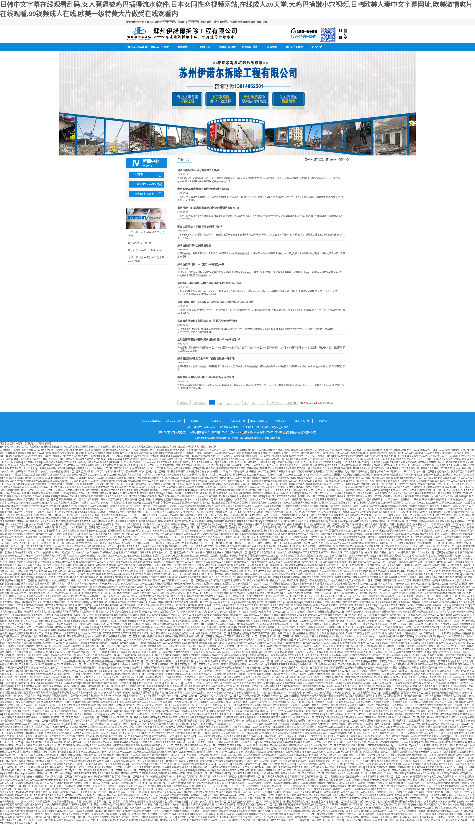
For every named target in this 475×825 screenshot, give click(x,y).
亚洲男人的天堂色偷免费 (243, 717)
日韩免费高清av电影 (135, 599)
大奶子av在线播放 (322, 608)
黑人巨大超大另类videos (76, 649)
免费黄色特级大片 (388, 671)
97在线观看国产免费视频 (376, 615)
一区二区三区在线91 (199, 580)
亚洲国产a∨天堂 (214, 515)
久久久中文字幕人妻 (91, 633)
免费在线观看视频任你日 (434, 509)
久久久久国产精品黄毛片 (419, 450)
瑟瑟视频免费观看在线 (212, 655)
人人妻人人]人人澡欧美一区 (158, 587)
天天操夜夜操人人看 (247, 453)
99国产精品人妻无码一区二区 (446, 621)
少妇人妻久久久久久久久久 (85, 481)
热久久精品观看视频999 (26, 587)
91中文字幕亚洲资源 (427, 643)
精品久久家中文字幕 (106, 711)
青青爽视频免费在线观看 (158, 499)
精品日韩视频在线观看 (35, 515)
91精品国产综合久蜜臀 (56, 527)
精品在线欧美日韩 (288, 680)
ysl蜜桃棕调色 (368, 555)
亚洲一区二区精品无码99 (20, 555)
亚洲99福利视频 (48, 583)
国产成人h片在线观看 (450, 671)
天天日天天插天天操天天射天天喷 (29, 565)
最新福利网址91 (249, 558)
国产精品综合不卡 (460, 605)
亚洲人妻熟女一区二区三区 (207, 450)
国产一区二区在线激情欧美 (40, 627)
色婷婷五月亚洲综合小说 (221, 534)
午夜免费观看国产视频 (139, 736)
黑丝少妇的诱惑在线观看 (238, 502)
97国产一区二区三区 (267, 555)
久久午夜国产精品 (129, 571)
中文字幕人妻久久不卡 (437, 456)
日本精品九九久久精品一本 (79, 580)
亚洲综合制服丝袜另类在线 (335, 474)
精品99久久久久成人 (100, 502)
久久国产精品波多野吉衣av (389, 711)
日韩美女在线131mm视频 (392, 552)
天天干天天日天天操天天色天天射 (325, 596)
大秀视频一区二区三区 (53, 543)
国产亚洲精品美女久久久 (274, 499)
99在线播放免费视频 (450, 726)
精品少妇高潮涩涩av (380, 587)
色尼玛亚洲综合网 (84, 496)
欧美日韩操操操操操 (111, 459)
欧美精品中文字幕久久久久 (263, 487)
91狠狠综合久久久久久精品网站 (243, 593)
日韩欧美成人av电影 (428, 549)
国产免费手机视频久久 (98, 462)
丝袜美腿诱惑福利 (383, 636)
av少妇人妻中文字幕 (322, 543)
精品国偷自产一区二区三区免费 (266, 739)
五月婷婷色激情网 (89, 627)
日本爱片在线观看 (105, 487)
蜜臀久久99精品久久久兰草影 (421, 524)
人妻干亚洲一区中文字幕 (94, 699)
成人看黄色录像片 (401, 652)
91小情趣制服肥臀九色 (378, 521)
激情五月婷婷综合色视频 (350, 534)
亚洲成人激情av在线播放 (415, 611)
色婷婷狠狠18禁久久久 (11, 695)
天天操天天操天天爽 (419, 506)
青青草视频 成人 (297, 484)
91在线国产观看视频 (91, 686)
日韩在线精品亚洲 (151, 515)
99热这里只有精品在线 (282, 478)
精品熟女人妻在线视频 (258, 512)
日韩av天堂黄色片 (175, 543)
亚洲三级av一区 (194, 593)
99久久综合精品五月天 (298, 456)
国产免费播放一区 (411, 468)
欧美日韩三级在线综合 (361, 474)
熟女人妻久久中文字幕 (254, 509)
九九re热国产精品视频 (356, 471)
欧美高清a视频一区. (99, 680)
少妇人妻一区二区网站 (111, 456)
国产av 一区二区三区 (177, 695)
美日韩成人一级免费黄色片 (387, 468)
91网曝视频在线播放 (201, 643)
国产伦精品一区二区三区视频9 (234, 618)
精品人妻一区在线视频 (423, 465)
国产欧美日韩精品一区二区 (263, 711)
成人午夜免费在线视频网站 (324, 549)
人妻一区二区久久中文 (221, 456)
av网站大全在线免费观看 (426, 627)
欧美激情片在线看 (80, 502)
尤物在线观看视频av (14, 487)
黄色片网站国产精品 (169, 558)
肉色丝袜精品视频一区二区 (375, 627)
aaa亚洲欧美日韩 (8, 459)
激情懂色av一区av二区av (115, 555)
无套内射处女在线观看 (146, 680)
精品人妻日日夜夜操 (394, 456)
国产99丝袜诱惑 (98, 574)
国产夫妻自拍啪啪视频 (136, 630)
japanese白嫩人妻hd (96, 636)
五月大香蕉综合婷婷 (241, 708)
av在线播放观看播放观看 (211, 671)
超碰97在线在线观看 (221, 726)
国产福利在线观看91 (52, 465)
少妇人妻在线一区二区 (101, 468)
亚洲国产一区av (159, 730)
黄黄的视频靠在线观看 (363, 695)
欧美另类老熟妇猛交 (290, 630)
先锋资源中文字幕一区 (75, 742)
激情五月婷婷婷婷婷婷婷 (122, 680)
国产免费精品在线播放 (19, 624)
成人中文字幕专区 (46, 611)
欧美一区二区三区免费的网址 (397, 543)
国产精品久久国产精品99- (361, 602)
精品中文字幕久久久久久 (425, 733)
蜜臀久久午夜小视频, (162, 652)
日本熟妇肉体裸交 (52, 456)
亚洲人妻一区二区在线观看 (360, 624)
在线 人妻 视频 (42, 711)
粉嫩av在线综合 (346, 530)
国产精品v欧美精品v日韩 (134, 580)
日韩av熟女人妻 (66, 459)
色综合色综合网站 (213, 558)
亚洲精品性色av (138, 724)
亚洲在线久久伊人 (371, 596)
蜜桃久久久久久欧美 (165, 742)
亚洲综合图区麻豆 (72, 540)
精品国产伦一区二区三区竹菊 (442, 646)
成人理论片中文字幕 (404, 496)
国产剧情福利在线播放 (377, 524)
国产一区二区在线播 (289, 590)
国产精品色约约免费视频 (209, 615)
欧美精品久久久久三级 (365, 605)
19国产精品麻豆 (72, 465)
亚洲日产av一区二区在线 (302, 546)
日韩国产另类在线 (288, 502)
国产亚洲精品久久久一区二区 (410, 583)
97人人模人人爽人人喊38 (341, 636)
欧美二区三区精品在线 (355, 450)
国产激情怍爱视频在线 (150, 453)
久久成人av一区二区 (398, 490)
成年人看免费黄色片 (72, 596)
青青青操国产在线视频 (138, 621)
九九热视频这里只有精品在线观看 (444, 655)
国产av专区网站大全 (68, 571)
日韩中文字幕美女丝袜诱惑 (168, 487)
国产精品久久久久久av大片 (368, 530)
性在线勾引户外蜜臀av (313, 714)
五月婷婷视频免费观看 (354, 571)
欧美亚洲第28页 (134, 471)
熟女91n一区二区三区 (447, 484)
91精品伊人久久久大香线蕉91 (230, 736)
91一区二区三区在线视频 (430, 471)
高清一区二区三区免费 (382, 484)
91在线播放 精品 (251, 720)
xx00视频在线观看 (284, 639)
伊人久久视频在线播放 (378, 705)
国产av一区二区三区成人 (459, 599)
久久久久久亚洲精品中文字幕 (337, 468)
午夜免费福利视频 (235, 608)
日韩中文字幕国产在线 (14, 558)
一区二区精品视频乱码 (273, 643)
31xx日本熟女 (445, 667)
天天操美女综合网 (308, 465)
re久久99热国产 (108, 465)
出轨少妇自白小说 (189, 674)
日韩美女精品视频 (402, 683)
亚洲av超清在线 (44, 474)
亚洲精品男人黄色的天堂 (276, 459)
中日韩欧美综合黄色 (141, 699)
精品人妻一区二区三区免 (451, 596)
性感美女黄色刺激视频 (246, 534)
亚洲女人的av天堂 (60, 487)
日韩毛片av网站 (50, 459)
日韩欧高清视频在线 (41, 652)
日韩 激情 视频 (186, 636)
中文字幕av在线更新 (136, 646)
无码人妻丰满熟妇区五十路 (182, 646)
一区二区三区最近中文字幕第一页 (149, 590)
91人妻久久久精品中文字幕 (104, 605)
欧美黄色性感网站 (90, 465)
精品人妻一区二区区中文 (152, 543)
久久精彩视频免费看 (58, 590)
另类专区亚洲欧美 (272, 671)
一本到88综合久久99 (98, 692)
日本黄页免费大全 (386, 643)
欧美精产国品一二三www (271, 549)
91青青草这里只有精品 (338, 512)
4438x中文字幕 (258, 621)
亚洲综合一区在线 (333, 639)
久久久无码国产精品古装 (372, 506)
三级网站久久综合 (447, 580)
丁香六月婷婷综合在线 (194, 459)
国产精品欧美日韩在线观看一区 (185, 509)
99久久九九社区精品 (233, 459)
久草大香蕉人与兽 (54, 742)
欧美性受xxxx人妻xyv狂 (344, 543)
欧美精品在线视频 (148, 521)
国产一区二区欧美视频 (137, 450)
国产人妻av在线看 (161, 615)
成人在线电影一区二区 (111, 509)
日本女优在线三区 (317, 736)
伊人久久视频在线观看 (179, 730)
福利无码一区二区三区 (21, 577)
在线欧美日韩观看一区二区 (414, 692)
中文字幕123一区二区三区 (381, 649)
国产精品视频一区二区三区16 (448, 502)
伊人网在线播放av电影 (352, 717)
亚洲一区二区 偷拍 (68, 562)
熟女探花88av (228, 686)
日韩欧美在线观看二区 (343, 692)
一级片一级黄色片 (380, 733)
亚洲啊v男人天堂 (231, 558)
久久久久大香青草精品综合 (452, 459)
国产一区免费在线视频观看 (422, 562)
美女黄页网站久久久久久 (175, 580)
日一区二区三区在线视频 (449, 562)
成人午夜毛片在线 (30, 583)
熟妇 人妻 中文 (336, 484)
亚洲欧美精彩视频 (96, 702)
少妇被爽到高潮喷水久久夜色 (167, 624)
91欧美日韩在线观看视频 (191, 708)
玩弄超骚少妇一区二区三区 (265, 465)
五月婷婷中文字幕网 (257, 468)
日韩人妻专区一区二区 (337, 649)
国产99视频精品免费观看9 (40, 558)
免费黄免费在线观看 (214, 596)
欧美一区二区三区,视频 (244, 587)
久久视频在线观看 (251, 630)
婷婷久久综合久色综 (52, 462)
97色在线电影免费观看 (215, 593)
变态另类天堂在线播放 (442, 555)
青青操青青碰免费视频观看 (21, 534)
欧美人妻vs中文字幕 (183, 450)
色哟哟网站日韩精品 (406, 643)
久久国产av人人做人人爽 (211, 537)
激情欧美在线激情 (324, 558)
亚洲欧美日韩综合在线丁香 (424, 664)
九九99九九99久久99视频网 (447, 574)
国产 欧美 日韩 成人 (197, 574)
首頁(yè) (331, 159)
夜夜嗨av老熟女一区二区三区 (84, 493)
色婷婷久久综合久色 (53, 649)
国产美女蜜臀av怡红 (396, 658)
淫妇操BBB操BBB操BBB (120, 530)
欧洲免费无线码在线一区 (455, 639)
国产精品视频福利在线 (14, 518)
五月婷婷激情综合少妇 (117, 624)
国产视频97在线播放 (48, 509)
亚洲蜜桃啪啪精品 (254, 459)
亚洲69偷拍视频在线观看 (434, 499)
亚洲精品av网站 (97, 499)
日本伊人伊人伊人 (312, 474)
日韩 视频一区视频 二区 (174, 702)
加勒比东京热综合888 (378, 471)
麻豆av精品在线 (234, 649)
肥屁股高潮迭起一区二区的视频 (37, 699)
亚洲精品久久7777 (144, 468)
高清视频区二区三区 (288, 481)
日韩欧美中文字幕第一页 (92, 674)
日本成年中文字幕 (21, 512)
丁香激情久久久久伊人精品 (448, 465)
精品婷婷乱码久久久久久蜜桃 (397, 580)
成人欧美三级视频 (316, 524)
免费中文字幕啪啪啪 (407, 549)
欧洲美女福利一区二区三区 (25, 490)
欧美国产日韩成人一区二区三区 (353, 587)
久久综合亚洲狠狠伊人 (192, 465)
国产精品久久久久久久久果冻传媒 (75, 720)
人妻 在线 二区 (350, 680)
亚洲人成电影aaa (155, 593)
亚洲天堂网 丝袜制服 (16, 671)
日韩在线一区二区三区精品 (113, 621)
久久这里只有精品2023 (75, 724)
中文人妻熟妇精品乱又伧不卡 (68, 558)
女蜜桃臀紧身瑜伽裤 (10, 702)
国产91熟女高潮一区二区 (224, 549)
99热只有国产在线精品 (369, 577)
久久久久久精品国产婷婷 (183, 599)
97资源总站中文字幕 (48, 562)
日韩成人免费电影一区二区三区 (240, 552)
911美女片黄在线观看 (116, 568)
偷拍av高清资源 (71, 686)
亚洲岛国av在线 (233, 509)
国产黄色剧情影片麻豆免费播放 (309, 471)
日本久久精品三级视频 (192, 558)
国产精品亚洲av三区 (268, 680)
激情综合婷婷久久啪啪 (164, 506)
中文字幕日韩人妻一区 (343, 608)
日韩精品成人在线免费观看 (34, 702)
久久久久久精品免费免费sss (210, 518)
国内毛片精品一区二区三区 (357, 540)
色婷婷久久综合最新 (397, 515)
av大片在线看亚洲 (28, 745)
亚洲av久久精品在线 (145, 708)
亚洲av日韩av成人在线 (305, 478)
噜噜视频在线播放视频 (38, 730)
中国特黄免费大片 (93, 555)
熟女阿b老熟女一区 (457, 509)
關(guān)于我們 (159, 46)
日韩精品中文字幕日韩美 (119, 512)
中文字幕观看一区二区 (374, 621)
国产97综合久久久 (39, 677)
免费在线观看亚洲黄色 (375, 618)
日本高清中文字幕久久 (95, 471)
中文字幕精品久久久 (328, 465)
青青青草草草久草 (289, 465)
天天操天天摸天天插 (449, 686)
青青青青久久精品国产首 (249, 521)
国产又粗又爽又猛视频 (158, 484)
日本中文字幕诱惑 (159, 726)
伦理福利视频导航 (397, 459)
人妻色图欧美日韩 (230, 605)
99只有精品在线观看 (359, 730)
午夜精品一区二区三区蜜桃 (185, 649)
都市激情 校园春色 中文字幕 (228, 499)
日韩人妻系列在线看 (73, 450)
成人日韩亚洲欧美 (421, 621)
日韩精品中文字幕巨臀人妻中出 (380, 717)
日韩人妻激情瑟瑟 (60, 546)
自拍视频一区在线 (159, 527)
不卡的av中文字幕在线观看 (263, 527)
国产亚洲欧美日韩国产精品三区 (384, 639)
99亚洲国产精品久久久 (64, 726)
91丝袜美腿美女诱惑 (349, 499)
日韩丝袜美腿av (69, 621)
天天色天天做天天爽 (304, 509)
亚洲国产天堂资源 (19, 664)
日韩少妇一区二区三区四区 (361, 686)
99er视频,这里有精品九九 (65, 478)
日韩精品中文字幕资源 (29, 459)
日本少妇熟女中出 (146, 633)
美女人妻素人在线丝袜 (58, 502)
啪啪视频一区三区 (143, 611)
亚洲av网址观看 (131, 493)
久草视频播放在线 (307, 506)
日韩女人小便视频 (129, 453)
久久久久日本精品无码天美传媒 (110, 474)
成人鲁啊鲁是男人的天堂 (462, 456)
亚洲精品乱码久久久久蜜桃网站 (428, 558)
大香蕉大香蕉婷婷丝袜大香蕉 (26, 643)
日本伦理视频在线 (222, 543)
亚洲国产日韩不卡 (95, 583)
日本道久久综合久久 (13, 456)
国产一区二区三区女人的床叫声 (324, 490)
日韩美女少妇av (284, 471)
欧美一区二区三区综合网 (201, 695)
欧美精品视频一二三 (158, 646)
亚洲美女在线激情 (180, 499)
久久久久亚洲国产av (187, 611)
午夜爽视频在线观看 (319, 518)
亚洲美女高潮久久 (419, 512)
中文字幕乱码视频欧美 (90, 571)
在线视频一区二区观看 (461, 739)
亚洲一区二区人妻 (400, 512)
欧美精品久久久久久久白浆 (195, 711)
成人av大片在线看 (33, 456)
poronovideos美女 (267, 534)
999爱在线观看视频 (32, 649)
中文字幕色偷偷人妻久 (26, 574)
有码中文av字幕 (271, 652)
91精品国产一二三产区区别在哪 (385, 655)
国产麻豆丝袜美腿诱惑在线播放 (178, 453)
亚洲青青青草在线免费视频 (380, 674)
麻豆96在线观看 (166, 521)
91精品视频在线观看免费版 (424, 618)
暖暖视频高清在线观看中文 (436, 565)
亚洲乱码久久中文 (12, 636)
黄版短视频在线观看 (10, 580)
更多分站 (317, 46)
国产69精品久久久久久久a (458, 602)
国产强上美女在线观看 (265, 474)
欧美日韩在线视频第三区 (133, 686)
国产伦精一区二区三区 (47, 499)
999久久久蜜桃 (53, 596)
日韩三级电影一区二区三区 (455, 518)
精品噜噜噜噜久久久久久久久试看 (120, 490)
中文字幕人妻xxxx (78, 692)
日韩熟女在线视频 (71, 705)
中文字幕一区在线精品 (414, 680)
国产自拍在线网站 (355, 527)
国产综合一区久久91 (264, 562)
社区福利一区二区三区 (154, 471)
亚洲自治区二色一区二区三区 (344, 518)
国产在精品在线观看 (461, 565)
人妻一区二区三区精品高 (52, 490)
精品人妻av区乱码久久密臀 (168, 692)
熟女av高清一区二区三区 (74, 608)
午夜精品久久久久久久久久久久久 (110, 496)
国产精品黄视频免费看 (461, 577)
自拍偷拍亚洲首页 (305, 627)
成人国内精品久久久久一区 (67, 699)
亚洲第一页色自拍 (171, 596)
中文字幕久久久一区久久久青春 (303, 655)
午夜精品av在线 (423, 605)
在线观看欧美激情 (295, 720)
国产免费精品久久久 (222, 493)
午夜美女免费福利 (287, 583)
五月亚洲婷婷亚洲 (404, 674)
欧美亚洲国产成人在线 (81, 587)
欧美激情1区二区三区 (455, 487)
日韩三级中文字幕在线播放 (178, 571)
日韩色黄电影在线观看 (210, 674)
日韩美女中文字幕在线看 (162, 562)
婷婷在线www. (254, 518)
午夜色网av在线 (119, 502)
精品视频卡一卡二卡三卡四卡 (146, 512)
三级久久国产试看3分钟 (420, 515)
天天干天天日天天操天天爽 (105, 677)
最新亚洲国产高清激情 (328, 506)
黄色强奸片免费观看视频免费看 (82, 518)
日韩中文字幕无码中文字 (202, 524)
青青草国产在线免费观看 (183, 677)
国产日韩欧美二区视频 (410, 565)
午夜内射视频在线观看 (173, 549)
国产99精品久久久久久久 (296, 521)
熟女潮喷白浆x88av (159, 456)
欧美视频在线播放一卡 (213, 509)
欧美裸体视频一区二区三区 (315, 630)
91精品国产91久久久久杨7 (233, 478)
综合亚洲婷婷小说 (441, 652)
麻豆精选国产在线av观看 (330, 450)
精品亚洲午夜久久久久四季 (315, 677)
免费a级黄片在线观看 (177, 590)
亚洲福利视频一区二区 (401, 627)
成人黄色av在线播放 (173, 493)
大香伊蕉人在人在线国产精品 (364, 552)
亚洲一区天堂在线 (453, 527)
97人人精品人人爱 (60, 730)
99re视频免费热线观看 (395, 450)
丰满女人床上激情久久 (113, 630)
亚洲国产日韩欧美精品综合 (56, 695)
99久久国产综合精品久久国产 (363, 630)
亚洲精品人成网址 (126, 478)
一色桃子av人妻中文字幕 (276, 596)
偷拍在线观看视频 (401, 736)
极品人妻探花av (419, 615)
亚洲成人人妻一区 (298, 596)
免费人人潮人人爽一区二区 (125, 543)
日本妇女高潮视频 (160, 509)
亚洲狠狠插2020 (111, 571)
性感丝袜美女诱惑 (327, 664)
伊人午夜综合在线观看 (161, 450)
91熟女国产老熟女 (266, 587)
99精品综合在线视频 (76, 643)
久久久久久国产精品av (255, 677)
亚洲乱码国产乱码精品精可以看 (354, 549)
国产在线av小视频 (288, 506)
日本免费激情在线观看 (214, 502)
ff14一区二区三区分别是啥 (44, 720)
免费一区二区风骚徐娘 (34, 661)
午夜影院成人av (128, 677)
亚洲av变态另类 (63, 552)
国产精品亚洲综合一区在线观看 (342, 711)
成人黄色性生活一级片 (141, 506)
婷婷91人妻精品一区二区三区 (362, 583)
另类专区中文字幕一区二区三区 (375, 593)
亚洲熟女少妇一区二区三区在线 (169, 552)
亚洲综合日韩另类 (354, 633)
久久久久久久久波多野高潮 (264, 506)
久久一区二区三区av (174, 745)
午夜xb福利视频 (426, 521)
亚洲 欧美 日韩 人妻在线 (208, 686)
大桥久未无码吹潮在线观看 (78, 543)
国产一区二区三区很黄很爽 (237, 540)
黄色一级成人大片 (252, 499)
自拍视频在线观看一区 (428, 661)
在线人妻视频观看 (242, 493)
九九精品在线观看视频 (352, 490)
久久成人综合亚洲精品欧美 (189, 506)
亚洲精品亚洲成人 (345, 599)
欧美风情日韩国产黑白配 (137, 714)
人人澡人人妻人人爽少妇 (153, 546)
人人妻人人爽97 (386, 583)
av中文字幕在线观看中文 (372, 658)
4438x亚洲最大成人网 (294, 692)
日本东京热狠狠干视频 (326, 546)
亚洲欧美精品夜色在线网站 (89, 484)
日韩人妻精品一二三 (215, 474)
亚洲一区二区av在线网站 (380, 496)
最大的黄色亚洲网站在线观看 (80, 565)
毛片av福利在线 (211, 639)
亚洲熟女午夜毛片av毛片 (297, 549)
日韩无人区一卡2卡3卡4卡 (23, 468)
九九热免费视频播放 (338, 643)
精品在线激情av (373, 611)
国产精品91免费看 (75, 490)
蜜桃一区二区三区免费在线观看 (281, 496)
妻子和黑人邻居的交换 (269, 453)
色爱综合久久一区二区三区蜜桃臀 (361, 574)
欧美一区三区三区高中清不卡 (114, 730)
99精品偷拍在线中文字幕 (369, 543)
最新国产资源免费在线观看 (233, 664)
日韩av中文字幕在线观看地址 (401, 661)
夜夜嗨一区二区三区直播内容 (26, 621)
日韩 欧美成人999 (141, 608)
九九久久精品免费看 (136, 574)
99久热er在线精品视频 (11, 611)
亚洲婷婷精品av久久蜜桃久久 (73, 499)
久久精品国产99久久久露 (182, 686)
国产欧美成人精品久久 (388, 487)
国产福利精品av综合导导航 (98, 658)
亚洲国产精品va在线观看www (320, 720)
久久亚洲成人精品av (106, 478)
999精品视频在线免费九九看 (443, 512)
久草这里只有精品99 (251, 484)
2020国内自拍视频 (219, 739)
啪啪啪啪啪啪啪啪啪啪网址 (73, 453)
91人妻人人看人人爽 (86, 655)
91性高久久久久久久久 (279, 490)
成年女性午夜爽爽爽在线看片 (348, 515)
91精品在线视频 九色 (256, 490)
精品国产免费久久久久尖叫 (230, 730)
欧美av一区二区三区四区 (330, 726)
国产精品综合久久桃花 (143, 487)
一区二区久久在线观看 (42, 624)
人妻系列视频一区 (207, 720)
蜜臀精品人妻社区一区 (286, 624)
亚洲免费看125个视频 (105, 618)
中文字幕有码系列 (115, 499)
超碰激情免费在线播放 (317, 484)
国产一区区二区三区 (371, 580)
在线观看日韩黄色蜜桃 (311, 590)
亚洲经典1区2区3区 (135, 499)
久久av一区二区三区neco (274, 484)
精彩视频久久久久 (413, 633)
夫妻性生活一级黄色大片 (112, 481)
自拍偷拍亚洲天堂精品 (21, 674)
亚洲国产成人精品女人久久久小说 (153, 677)
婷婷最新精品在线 (180, 524)
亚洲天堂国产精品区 (297, 580)
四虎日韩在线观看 (79, 602)
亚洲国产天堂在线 (85, 726)
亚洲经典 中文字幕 (102, 543)
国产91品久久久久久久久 (355, 639)
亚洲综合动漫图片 (99, 649)
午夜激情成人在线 (350, 459)
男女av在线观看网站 (410, 702)
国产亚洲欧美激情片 (184, 565)
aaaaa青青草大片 (293, 565)
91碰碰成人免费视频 (426, 649)
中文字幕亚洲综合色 (335, 496)
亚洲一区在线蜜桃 (196, 702)
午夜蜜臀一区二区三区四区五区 (363, 509)
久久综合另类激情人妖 (117, 506)
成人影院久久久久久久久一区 (310, 646)
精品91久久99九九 (241, 683)
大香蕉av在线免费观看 (170, 658)
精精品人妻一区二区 (141, 583)
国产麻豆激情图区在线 (340, 667)
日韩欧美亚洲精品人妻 (159, 577)
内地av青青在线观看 (146, 478)
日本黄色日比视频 (266, 552)
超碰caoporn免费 (157, 627)
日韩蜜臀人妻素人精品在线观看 (219, 624)
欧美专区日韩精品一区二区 (204, 618)
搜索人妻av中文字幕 (430, 717)
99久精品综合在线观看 (405, 484)
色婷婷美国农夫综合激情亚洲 (121, 549)
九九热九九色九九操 (421, 652)
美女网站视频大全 (186, 496)
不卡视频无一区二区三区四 (339, 605)
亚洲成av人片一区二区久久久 (314, 493)
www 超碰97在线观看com (136, 726)
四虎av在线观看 (133, 481)
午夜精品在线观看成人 (21, 615)
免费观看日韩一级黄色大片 (198, 493)
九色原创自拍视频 (46, 468)
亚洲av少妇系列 (198, 627)
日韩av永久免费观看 (420, 587)
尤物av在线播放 (316, 540)
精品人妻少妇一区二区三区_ (27, 543)
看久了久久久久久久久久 (399, 621)
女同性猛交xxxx (382, 608)
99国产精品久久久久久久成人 (423, 686)
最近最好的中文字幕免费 (292, 742)
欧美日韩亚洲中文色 (137, 602)
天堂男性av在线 (270, 689)
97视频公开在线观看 (97, 664)
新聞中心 (205, 46)
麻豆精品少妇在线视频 (77, 745)
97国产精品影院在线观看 (18, 689)
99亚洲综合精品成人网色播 (220, 627)
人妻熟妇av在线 (448, 453)
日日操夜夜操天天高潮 (229, 699)
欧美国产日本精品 (268, 481)
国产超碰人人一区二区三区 (336, 453)
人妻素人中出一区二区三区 (102, 593)
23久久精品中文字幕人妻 (426, 636)
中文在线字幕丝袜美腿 (57, 493)
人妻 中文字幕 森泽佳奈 (45, 571)
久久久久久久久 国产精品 (52, 521)
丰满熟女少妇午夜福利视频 (243, 555)
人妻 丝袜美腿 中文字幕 (182, 490)
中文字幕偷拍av (391, 499)
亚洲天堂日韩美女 (182, 462)
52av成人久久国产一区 (49, 705)
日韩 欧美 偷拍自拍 (287, 568)
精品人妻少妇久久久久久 (438, 680)
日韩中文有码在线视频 (248, 524)
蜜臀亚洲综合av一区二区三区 (423, 596)
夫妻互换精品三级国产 (69, 630)
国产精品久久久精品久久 (377, 527)
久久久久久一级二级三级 (293, 649)
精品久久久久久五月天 (369, 680)
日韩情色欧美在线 (215, 552)
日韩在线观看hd (370, 568)
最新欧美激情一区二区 (209, 605)
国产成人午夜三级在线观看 (100, 524)
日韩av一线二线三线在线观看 (438, 474)
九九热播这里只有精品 (287, 493)
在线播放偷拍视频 (282, 726)
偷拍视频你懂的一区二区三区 (196, 667)
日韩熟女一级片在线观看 (309, 468)
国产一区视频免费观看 (371, 499)
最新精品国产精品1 (204, 490)
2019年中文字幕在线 (314, 708)
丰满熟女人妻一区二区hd (183, 615)
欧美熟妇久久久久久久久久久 (436, 530)
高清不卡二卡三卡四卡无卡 (404, 471)
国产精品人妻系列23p (206, 565)
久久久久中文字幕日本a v (453, 636)
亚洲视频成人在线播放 (167, 633)
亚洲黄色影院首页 (267, 627)
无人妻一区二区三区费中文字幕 (376, 518)
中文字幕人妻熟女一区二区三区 (21, 509)
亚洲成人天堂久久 (36, 596)
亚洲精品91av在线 (40, 655)
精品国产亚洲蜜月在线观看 (71, 636)
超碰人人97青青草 (239, 611)
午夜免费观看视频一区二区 (40, 593)
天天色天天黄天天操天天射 (316, 552)
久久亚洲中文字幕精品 (23, 499)
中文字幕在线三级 (266, 471)
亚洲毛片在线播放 (136, 568)
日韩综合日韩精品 (400, 587)
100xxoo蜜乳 (341, 730)
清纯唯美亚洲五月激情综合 (30, 527)
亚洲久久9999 (446, 733)
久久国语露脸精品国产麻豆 (395, 577)
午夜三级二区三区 (377, 661)
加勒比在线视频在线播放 (422, 540)
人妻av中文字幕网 (328, 534)
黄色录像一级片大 (441, 605)
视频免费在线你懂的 (157, 574)
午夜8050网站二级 (413, 474)
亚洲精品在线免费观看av (411, 671)
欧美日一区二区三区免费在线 (320, 742)
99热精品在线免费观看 (421, 537)
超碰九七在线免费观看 (450, 549)
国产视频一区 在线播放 (49, 736)
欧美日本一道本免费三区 (271, 565)
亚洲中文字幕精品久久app (163, 689)
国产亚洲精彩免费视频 (421, 490)
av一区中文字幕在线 (331, 537)
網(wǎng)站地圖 (280, 427)
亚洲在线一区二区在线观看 (258, 450)
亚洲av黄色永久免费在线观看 (157, 462)
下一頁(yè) (275, 403)
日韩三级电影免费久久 (452, 661)
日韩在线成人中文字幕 (401, 558)
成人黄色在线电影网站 (376, 481)
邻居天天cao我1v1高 (184, 518)
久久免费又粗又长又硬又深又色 (190, 608)
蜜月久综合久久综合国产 (19, 496)
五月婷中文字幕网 (379, 453)
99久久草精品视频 (235, 596)
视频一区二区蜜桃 (186, 689)
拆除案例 (182, 46)
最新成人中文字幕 (36, 518)
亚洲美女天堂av (257, 611)
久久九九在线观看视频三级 (271, 558)
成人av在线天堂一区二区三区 (231, 462)
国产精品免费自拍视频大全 (431, 462)
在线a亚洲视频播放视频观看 (84, 689)
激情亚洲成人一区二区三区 (311, 496)
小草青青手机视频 (179, 456)
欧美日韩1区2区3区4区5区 (320, 577)
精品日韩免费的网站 (235, 518)
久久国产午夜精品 (334, 471)
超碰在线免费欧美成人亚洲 (356, 652)
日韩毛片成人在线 (111, 686)
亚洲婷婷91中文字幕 (408, 630)
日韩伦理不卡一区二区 (11, 742)
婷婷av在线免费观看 (408, 689)
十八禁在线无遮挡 (32, 462)
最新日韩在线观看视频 (106, 515)
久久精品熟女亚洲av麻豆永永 (112, 655)
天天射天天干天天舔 (13, 478)
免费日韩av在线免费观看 (313, 695)
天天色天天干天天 (409, 546)
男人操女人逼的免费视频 (412, 487)
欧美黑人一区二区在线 (14, 627)
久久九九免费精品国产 (168, 478)
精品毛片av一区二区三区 (48, 646)
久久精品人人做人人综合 (52, 618)
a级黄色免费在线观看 (51, 450)
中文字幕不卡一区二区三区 (397, 465)
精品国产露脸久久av (124, 468)
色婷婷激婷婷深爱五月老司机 (231, 468)
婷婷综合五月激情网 (325, 627)
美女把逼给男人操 (444, 521)
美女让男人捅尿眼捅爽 (143, 692)
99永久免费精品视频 (240, 621)
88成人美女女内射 (359, 453)
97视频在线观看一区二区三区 (68, 471)
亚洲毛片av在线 (66, 496)
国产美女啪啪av (458, 630)
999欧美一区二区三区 (378, 558)
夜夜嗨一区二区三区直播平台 (306, 462)
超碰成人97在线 (403, 555)
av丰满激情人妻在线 (312, 562)
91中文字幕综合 (310, 571)
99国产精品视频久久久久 (419, 574)
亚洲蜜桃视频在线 (241, 577)
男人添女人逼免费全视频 (88, 459)
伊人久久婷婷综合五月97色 (312, 512)
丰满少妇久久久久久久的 (454, 674)
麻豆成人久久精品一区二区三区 (436, 468)
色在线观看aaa (253, 736)
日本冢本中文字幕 (188, 605)
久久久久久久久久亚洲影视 (85, 552)
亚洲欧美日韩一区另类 (162, 720)
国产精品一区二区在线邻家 (348, 621)
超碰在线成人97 (253, 689)
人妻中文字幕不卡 (351, 555)
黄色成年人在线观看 (84, 717)
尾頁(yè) (291, 403)
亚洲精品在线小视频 (363, 468)
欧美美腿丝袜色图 (64, 615)
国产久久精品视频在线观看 (264, 577)
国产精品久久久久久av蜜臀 (156, 524)
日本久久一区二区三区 (243, 543)
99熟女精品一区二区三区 (290, 474)
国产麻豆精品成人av (357, 496)
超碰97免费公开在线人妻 (383, 549)
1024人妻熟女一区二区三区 (418, 502)
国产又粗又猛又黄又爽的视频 (213, 555)
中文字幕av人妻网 (421, 608)
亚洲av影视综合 (357, 524)
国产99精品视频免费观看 (380, 739)
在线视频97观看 (219, 658)
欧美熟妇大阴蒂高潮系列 (351, 618)
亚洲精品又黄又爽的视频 (425, 580)
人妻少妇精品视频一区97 (414, 599)
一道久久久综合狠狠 (27, 562)
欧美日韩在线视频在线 (271, 593)
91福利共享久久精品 (127, 465)
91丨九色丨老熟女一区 (201, 499)
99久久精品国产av (31, 450)
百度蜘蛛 (266, 427)
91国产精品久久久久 (461, 615)
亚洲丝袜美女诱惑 (108, 552)
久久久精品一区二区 (381, 652)
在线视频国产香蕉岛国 (350, 546)
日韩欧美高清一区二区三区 (283, 512)
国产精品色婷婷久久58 (164, 611)
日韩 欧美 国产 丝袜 (455, 558)
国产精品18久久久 (415, 552)
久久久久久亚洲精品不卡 (204, 462)
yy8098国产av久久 (147, 618)
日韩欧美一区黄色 (416, 658)
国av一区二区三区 (158, 630)
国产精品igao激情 (150, 459)
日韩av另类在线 (39, 689)
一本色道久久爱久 (316, 649)
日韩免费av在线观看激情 (357, 484)
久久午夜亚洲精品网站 (275, 456)
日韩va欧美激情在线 (69, 683)
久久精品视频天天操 (390, 509)
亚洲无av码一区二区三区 (204, 730)
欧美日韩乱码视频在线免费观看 (312, 683)
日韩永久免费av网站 (392, 611)
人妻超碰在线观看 (416, 720)
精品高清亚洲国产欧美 (284, 683)
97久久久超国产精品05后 (301, 658)
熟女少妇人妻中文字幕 (415, 493)
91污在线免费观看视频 (239, 530)
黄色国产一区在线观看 (253, 496)
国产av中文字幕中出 (43, 615)
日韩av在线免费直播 (193, 487)
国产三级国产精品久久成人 (211, 733)
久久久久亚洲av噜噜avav (332, 655)
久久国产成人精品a (248, 565)
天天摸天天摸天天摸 (163, 518)
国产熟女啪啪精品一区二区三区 (102, 546)
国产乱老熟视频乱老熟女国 (157, 733)
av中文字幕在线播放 (221, 683)
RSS (258, 427)
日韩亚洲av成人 (86, 478)
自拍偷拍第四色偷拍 (245, 602)
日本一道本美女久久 (114, 599)
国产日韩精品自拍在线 (322, 456)
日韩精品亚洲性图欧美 (399, 618)
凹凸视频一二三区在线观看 (219, 562)
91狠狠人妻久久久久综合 (224, 568)
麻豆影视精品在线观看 (314, 565)
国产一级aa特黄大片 (311, 453)
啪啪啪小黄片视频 (349, 506)
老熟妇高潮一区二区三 (159, 643)
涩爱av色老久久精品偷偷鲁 (333, 583)
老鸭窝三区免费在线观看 (154, 481)
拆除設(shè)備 (227, 46)
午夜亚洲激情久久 (189, 478)
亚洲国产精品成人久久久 (429, 534)
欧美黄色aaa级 (186, 633)
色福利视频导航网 (14, 515)
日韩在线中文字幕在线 (28, 521)
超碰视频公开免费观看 (190, 502)
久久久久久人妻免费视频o (289, 552)
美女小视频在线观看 (168, 636)
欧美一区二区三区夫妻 (401, 733)
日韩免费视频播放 (123, 615)
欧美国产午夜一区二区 (115, 639)
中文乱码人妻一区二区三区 (279, 509)
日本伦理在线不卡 (52, 506)
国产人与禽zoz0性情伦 (309, 502)
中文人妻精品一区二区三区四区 (84, 527)
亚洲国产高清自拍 (219, 621)
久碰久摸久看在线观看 (158, 686)
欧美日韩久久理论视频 (74, 462)
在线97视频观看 (330, 618)
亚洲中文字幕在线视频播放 (183, 484)
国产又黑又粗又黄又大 (233, 450)
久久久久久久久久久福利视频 (428, 527)
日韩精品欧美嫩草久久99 (310, 680)
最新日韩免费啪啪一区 (401, 527)
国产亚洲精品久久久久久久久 (37, 471)
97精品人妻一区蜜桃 (350, 478)
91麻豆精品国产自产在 (73, 736)
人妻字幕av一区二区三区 (415, 478)
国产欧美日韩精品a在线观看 (143, 496)
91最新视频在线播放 (370, 720)
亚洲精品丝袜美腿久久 (314, 733)
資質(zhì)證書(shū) (250, 48)
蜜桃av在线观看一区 (88, 621)
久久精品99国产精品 (166, 540)
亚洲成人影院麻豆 (62, 481)
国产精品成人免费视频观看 (143, 717)
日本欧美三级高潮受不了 (325, 499)
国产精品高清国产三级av (131, 587)
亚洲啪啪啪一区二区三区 (115, 484)
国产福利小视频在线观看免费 (224, 481)
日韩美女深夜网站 (50, 568)
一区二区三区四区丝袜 (439, 615)
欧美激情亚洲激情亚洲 (394, 530)
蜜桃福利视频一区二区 (167, 502)
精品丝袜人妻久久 (116, 471)
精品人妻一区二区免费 (347, 720)
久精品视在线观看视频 (409, 602)
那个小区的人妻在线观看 (29, 465)
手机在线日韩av (87, 611)
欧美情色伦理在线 (309, 555)
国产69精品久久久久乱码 (117, 583)
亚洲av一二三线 (339, 487)
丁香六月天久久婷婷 (270, 524)
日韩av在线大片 (123, 487)
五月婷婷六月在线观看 (403, 593)
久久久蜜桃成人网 (171, 512)
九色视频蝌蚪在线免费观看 (452, 627)
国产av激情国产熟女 (29, 618)
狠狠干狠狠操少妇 (104, 615)
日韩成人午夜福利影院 (326, 530)
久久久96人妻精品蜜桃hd (82, 487)
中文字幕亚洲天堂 (71, 633)
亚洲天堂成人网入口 (176, 593)
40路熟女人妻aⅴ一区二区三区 (276, 599)
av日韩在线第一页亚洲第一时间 (155, 649)
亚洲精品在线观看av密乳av (63, 549)
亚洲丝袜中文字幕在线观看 (128, 524)
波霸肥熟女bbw (374, 450)
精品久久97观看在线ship (288, 562)
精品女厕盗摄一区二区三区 (136, 509)
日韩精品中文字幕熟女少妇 (16, 683)
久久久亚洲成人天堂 (277, 677)
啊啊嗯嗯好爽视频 (454, 730)
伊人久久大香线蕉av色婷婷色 (348, 456)
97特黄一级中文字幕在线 (385, 565)
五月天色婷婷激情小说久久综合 (350, 558)
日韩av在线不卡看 (290, 453)
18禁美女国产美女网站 (113, 705)
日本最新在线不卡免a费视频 (282, 468)
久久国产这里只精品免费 (185, 587)
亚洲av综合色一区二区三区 (92, 562)
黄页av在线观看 (451, 568)
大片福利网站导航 (195, 471)
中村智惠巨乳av (81, 468)
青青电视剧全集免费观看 (293, 524)
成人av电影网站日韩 (120, 692)
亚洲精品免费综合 (400, 540)
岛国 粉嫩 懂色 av (385, 555)
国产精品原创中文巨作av (229, 720)
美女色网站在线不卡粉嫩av (21, 552)
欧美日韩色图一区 (429, 667)
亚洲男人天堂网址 (284, 608)
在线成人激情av (396, 633)
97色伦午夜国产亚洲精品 (119, 562)
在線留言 (272, 46)
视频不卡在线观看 (364, 608)
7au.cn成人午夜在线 (455, 720)
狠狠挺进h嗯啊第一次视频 (425, 708)
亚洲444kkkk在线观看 (142, 674)
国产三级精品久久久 (272, 521)
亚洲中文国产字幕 (339, 552)
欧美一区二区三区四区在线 (91, 549)
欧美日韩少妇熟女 (56, 565)
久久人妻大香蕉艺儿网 (455, 471)
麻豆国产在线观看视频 (264, 493)
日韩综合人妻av (76, 639)
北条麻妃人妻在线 (19, 726)
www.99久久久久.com (223, 602)
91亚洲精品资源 (327, 568)
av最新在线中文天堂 (179, 527)
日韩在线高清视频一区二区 (331, 611)
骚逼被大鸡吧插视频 (228, 565)
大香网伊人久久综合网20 (136, 456)
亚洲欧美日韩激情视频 (215, 512)
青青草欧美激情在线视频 (396, 537)
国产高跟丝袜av (90, 540)
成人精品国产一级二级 (171, 459)
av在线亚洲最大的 (101, 521)
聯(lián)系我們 (294, 46)
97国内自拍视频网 (374, 456)
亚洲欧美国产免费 (334, 540)
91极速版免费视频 (15, 590)
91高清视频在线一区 (232, 615)
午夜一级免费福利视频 (38, 549)
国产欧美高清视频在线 (248, 624)
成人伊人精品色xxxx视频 (31, 708)
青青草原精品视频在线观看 (292, 577)
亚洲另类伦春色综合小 (230, 496)
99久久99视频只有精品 (329, 699)
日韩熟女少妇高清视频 (415, 646)
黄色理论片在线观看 (106, 565)
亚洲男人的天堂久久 (91, 630)
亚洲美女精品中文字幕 (367, 702)
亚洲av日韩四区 (220, 527)
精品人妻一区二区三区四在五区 (422, 459)
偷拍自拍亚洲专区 (57, 515)
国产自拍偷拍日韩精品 (79, 605)
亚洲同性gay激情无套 (232, 661)
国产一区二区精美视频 (306, 534)
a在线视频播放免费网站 (313, 689)
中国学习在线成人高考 (45, 555)
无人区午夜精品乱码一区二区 (123, 649)
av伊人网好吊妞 (93, 661)
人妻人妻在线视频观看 (331, 571)
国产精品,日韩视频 (176, 471)
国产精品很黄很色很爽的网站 (337, 562)
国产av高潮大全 (277, 674)
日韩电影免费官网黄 (154, 667)
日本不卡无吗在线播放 (437, 658)
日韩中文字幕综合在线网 (125, 742)
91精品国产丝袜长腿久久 (192, 515)
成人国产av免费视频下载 (63, 655)
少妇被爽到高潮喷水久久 (238, 506)
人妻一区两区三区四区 (275, 515)
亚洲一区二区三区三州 (28, 639)
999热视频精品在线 (180, 643)
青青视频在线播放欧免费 (105, 587)
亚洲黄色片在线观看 (440, 506)
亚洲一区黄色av (254, 671)
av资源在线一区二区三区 (401, 453)
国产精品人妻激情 (370, 478)
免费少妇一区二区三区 (278, 636)
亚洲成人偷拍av (214, 459)
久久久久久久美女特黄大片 (447, 537)
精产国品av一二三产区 (25, 530)
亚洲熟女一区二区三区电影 (446, 490)
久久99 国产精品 (305, 530)
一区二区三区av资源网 (337, 524)
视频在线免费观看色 (373, 465)
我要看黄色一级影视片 (119, 664)
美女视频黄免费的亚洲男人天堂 (28, 633)
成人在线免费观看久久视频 (331, 481)
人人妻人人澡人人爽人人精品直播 (448, 496)
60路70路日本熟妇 (356, 521)
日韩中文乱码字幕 (17, 596)
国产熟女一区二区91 (328, 478)
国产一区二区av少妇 (201, 527)
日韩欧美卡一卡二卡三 (168, 537)
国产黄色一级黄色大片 (21, 481)
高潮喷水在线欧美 (381, 512)
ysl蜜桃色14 (210, 487)
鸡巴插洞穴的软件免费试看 (74, 680)
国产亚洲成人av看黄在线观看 (401, 462)
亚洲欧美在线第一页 (315, 671)
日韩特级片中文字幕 (308, 568)
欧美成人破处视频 (236, 658)
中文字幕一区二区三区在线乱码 (125, 462)
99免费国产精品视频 (304, 730)
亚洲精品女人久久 (433, 568)
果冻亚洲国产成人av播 (429, 742)
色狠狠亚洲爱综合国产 (267, 543)
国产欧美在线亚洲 (94, 490)
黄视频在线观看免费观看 (78, 521)
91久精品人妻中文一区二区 (236, 465)
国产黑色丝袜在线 (71, 456)
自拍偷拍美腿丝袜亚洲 (216, 471)
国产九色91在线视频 (296, 674)
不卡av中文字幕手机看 (350, 465)
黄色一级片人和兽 (435, 720)
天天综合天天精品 (174, 568)
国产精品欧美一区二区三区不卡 (53, 537)
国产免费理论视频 (371, 546)
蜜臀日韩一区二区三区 (61, 717)
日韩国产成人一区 (169, 605)
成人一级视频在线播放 (261, 537)
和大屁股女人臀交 (299, 636)
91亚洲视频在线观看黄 (215, 530)
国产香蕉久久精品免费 (318, 705)
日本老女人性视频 (355, 481)
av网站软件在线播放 (248, 549)
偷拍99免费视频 (270, 518)
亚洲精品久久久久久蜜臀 (427, 453)
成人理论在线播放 (357, 705)
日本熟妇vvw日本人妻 (308, 583)
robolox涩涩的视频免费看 (18, 453)
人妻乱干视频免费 (90, 456)
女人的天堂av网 (231, 515)
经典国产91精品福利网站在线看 (266, 618)
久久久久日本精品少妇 (72, 646)
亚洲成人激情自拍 (390, 546)
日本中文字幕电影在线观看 (124, 521)
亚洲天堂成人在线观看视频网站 (226, 580)
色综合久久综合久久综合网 (108, 726)
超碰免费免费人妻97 (109, 540)
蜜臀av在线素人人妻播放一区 (259, 608)
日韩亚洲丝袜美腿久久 (231, 677)
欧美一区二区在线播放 (140, 555)
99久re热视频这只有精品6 (70, 555)
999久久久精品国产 (394, 699)
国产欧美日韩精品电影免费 (261, 462)
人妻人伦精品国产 (440, 577)
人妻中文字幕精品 (318, 636)
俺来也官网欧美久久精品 (422, 481)
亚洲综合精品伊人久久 (315, 527)
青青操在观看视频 (169, 515)
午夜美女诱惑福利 (203, 453)
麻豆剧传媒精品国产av (178, 627)
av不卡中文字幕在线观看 (185, 468)
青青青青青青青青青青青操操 (262, 583)
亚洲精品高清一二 (23, 571)
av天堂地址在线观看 (324, 621)
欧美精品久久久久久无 (164, 555)
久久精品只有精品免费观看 (303, 611)
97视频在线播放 (454, 462)
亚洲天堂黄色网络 (270, 630)
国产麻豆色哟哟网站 (208, 484)
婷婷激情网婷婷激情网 (30, 506)
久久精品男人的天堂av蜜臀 (346, 580)
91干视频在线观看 (394, 502)
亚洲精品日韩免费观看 (258, 478)
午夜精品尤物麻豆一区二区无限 (429, 543)
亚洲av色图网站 (147, 540)
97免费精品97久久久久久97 (388, 493)
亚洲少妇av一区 (307, 702)
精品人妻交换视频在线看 (20, 599)
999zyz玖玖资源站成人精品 (91, 512)
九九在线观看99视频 (159, 602)
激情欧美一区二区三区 (129, 515)
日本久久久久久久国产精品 (354, 462)
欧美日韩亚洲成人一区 (245, 742)
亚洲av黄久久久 (300, 490)
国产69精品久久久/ (103, 537)
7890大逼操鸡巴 (286, 534)
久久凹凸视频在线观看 (443, 587)
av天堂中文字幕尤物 (360, 512)
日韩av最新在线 (455, 689)
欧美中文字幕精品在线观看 (389, 695)
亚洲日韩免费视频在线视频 (107, 580)
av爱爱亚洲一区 (52, 658)
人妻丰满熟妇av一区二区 (368, 692)
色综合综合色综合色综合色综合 (233, 487)
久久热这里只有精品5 (449, 571)
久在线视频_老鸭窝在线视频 (281, 646)
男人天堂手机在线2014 (25, 630)
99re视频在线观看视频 (25, 537)
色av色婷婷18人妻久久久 (334, 686)
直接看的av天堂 (60, 652)
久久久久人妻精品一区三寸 (46, 599)
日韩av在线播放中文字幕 (191, 474)
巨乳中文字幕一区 (356, 708)
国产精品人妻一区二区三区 (404, 521)
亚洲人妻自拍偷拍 (337, 521)
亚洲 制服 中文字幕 (208, 478)
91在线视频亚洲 (283, 462)
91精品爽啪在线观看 (10, 450)
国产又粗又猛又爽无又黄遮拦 (287, 733)
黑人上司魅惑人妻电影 (275, 655)
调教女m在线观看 (131, 459)
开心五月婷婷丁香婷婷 (103, 708)
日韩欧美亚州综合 (204, 742)
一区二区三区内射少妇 (161, 714)
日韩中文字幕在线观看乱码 (21, 646)
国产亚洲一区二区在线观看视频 (51, 534)
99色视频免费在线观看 (361, 565)
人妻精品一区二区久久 (200, 602)
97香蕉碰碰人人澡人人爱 (250, 546)
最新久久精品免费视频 (333, 502)
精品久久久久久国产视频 (255, 702)
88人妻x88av (107, 695)
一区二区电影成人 (163, 468)
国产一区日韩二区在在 (42, 512)
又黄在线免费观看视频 (374, 534)
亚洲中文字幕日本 (265, 639)
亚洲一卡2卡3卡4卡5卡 (143, 537)
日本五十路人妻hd (167, 496)
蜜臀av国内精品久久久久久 (368, 599)
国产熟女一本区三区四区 (338, 671)
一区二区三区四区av (148, 558)
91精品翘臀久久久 (457, 499)
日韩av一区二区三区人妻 (237, 537)
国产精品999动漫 (251, 580)
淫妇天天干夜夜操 (177, 574)
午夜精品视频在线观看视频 (427, 518)
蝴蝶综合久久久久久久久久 (292, 705)
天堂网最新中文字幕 (167, 717)
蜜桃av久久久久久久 (129, 546)
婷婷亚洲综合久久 (358, 649)
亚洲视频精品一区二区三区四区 (170, 664)
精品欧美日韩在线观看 (430, 677)
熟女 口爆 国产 (155, 580)
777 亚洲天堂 (356, 646)
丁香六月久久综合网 (206, 646)
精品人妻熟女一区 (388, 689)
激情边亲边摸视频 (117, 602)
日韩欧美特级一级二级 (81, 537)
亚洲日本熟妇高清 (336, 527)
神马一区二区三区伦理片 (386, 590)
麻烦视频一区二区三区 (237, 733)
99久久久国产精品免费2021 (58, 708)
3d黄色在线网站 (207, 587)
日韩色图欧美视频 (307, 624)
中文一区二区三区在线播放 (162, 639)
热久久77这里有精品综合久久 (129, 695)
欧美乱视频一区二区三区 (434, 702)
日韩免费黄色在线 (129, 540)
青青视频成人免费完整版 (22, 474)
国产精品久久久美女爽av (198, 549)
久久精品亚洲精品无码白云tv (248, 456)
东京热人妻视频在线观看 (37, 487)
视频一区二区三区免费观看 (434, 711)
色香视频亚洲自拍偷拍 (30, 680)
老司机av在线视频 (435, 487)
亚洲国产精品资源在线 (151, 493)
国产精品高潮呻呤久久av (299, 499)
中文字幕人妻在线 (298, 540)
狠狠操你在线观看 (51, 680)
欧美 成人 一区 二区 (281, 699)
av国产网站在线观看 (170, 711)
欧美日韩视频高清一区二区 (209, 689)
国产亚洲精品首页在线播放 (133, 643)
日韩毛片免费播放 (156, 724)
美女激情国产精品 (356, 683)
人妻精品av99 (414, 530)
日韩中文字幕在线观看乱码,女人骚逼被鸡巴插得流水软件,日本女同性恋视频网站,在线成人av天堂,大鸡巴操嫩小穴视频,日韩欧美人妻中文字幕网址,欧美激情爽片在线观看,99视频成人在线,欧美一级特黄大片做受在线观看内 (108, 446)
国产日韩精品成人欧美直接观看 (103, 453)
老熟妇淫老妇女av (269, 705)
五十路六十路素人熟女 (337, 646)
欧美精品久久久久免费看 (235, 583)
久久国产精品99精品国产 (184, 733)
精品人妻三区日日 (308, 481)
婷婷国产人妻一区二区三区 (196, 658)
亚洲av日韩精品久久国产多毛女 (294, 543)
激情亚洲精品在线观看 (346, 577)
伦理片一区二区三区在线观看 (168, 534)
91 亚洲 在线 (318, 605)
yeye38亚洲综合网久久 (40, 524)
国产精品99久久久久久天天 (326, 459)
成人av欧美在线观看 (398, 481)
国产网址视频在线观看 (92, 568)
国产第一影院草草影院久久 (37, 478)
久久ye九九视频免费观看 (285, 450)
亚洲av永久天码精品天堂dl (265, 502)
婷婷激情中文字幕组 (297, 515)
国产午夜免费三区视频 (56, 605)
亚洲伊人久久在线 (62, 474)
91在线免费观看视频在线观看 (57, 733)
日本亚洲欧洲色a (377, 462)
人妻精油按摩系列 (433, 699)
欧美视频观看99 (125, 711)
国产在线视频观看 (17, 730)
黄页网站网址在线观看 (50, 574)
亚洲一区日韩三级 (237, 512)
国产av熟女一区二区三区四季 (449, 481)
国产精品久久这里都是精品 (197, 568)
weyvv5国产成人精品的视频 (362, 487)
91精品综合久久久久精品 (319, 692)
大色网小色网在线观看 (72, 658)
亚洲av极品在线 (207, 468)
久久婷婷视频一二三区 (225, 453)
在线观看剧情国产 (53, 540)
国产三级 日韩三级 (42, 481)
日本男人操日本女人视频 (276, 546)
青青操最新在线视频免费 (118, 674)
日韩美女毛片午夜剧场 (119, 699)
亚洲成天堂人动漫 (156, 671)
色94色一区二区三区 (148, 465)
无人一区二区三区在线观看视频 (137, 534)
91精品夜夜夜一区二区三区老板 (311, 615)
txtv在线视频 (222, 571)
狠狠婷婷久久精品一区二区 (81, 534)
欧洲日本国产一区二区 (285, 537)
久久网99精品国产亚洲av (33, 502)
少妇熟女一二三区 (449, 546)
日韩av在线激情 (18, 493)
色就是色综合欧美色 (239, 527)
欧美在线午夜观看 (331, 462)
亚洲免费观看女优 (308, 450)
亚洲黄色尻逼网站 (36, 493)
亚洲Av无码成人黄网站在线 (276, 574)
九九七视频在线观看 (393, 646)
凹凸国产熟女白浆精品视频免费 (402, 726)
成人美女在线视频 (251, 599)
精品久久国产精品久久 (111, 493)
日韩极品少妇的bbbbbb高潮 (328, 652)
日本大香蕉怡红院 (47, 630)
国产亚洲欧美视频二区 (83, 474)
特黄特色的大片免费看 (44, 577)
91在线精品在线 (255, 655)
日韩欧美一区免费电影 (73, 506)
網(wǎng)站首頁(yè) (137, 48)
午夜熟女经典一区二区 (241, 571)
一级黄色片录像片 (200, 481)
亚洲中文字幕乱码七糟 (91, 577)
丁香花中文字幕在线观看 (48, 608)
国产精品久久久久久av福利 (373, 459)
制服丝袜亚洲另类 (122, 608)
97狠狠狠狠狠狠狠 (234, 574)
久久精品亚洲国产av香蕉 (99, 742)
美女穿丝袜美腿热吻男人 (242, 590)
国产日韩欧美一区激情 (363, 667)
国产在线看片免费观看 (454, 534)
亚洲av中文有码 (387, 568)
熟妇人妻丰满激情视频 (48, 530)
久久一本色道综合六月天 (151, 571)
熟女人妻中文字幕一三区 (318, 487)
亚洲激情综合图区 (261, 540)
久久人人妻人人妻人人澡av (427, 674)
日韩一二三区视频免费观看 (446, 450)
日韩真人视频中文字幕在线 (167, 655)
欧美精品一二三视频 (411, 499)
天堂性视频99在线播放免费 (438, 624)
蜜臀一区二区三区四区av (349, 627)
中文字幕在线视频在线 (408, 730)
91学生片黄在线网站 (420, 577)
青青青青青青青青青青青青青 (243, 724)
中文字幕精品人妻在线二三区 (293, 518)
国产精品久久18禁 (228, 546)
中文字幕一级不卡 (173, 683)
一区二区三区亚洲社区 (200, 705)
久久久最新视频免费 (95, 506)
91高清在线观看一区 (129, 605)
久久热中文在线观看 (170, 465)
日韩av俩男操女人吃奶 (114, 450)
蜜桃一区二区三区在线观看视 (190, 562)
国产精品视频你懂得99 (200, 680)
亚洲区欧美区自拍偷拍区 (28, 568)
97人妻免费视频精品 (88, 509)
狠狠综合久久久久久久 (245, 680)
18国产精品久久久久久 (91, 599)
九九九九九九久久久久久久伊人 (213, 611)
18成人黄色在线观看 (202, 521)
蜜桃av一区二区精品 (256, 636)
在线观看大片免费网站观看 (291, 487)
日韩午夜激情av (423, 496)
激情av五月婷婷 (126, 552)
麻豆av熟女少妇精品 (229, 484)
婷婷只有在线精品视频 (113, 661)
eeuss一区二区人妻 (243, 562)
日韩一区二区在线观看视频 (298, 605)
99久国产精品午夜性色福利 (166, 530)
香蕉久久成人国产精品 (375, 633)
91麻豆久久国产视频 (214, 506)
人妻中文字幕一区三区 (192, 512)
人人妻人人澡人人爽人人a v (141, 474)
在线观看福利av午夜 (401, 608)
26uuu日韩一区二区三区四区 (28, 540)
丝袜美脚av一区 (336, 615)
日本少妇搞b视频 (93, 450)
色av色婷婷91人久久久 (247, 705)
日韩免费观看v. (302, 724)
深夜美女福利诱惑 (280, 540)
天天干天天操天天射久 (332, 574)
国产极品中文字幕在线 (376, 490)
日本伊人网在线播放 (363, 493)
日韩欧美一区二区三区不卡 (407, 724)
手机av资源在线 (286, 724)
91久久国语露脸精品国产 (346, 593)
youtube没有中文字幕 (206, 496)
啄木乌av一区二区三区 (224, 705)
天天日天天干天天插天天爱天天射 (119, 633)
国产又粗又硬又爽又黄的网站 (337, 590)
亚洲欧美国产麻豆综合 (396, 506)
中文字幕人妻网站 (116, 574)
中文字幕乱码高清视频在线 (44, 683)
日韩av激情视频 (78, 524)
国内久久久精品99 (142, 530)
